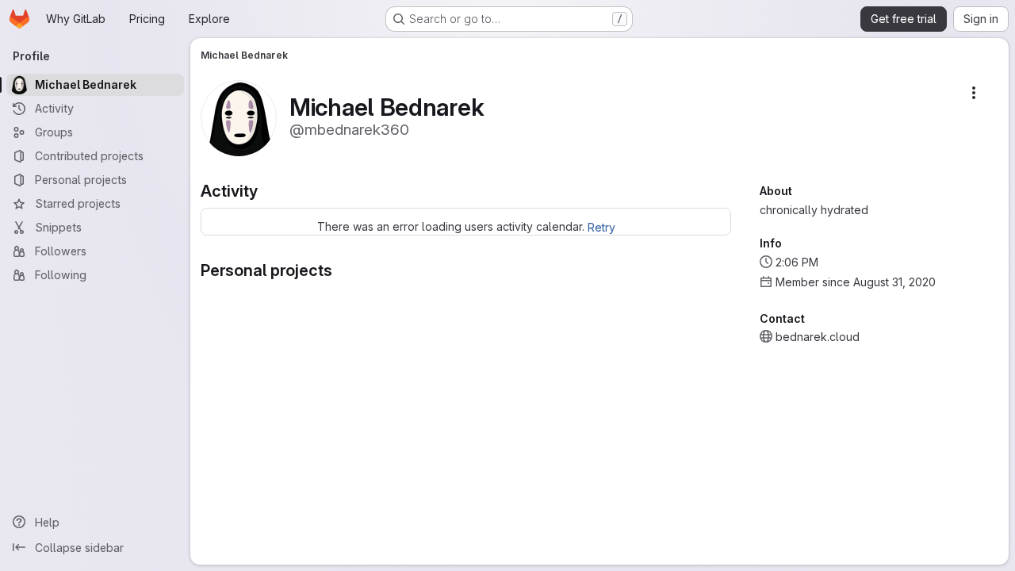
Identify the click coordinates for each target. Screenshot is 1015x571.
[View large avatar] (239, 117)
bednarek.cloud (818, 336)
